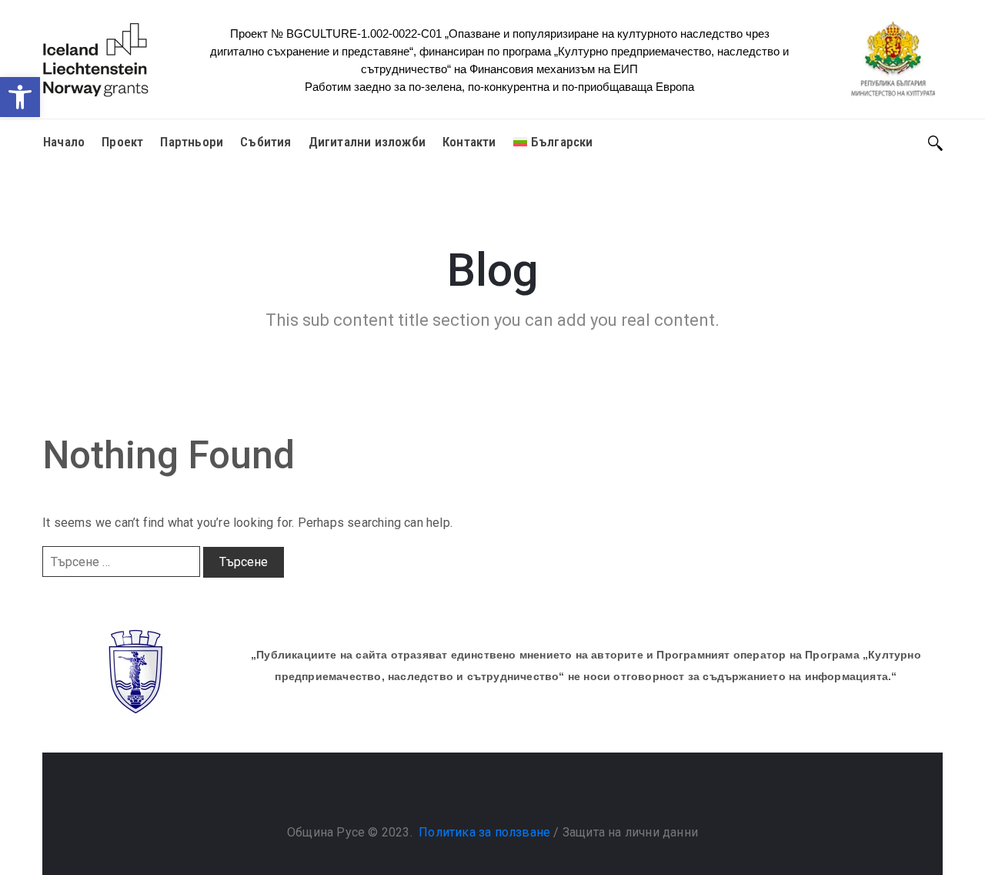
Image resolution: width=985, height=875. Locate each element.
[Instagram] (508, 793)
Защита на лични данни (630, 832)
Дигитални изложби (367, 141)
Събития (265, 141)
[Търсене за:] (121, 561)
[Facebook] (477, 793)
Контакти (469, 141)
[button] (20, 97)
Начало (64, 141)
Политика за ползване (484, 832)
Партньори (191, 141)
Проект (122, 141)
